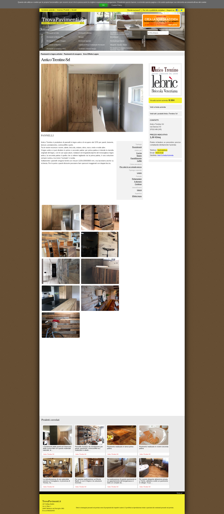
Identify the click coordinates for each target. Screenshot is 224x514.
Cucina (139, 153)
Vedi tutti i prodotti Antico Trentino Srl (163, 114)
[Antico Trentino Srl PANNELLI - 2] (100, 230)
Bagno (139, 156)
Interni (139, 190)
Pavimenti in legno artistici (52, 54)
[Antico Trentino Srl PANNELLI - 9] (61, 337)
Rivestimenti (137, 147)
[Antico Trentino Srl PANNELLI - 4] (100, 256)
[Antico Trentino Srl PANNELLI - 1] (61, 230)
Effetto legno (137, 196)
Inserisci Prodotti (63, 10)
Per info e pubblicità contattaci (154, 10)
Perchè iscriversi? (133, 10)
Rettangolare (137, 179)
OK (103, 5)
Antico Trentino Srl (55, 59)
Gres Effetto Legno (91, 54)
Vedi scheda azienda (158, 107)
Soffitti (139, 161)
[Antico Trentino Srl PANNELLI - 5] (61, 283)
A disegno (138, 182)
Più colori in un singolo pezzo (131, 167)
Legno (139, 173)
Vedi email (159, 153)
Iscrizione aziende (48, 10)
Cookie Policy (117, 5)
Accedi (74, 10)
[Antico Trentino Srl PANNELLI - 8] (100, 310)
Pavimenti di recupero (73, 54)
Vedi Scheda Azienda (165, 155)
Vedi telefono (162, 150)
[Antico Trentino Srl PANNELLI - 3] (61, 256)
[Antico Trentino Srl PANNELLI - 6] (100, 283)
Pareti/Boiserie (136, 158)
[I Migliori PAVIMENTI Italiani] (62, 24)
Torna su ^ (180, 493)
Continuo (138, 184)
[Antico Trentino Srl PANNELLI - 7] (61, 310)
